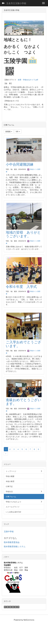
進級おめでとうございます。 (23, 401)
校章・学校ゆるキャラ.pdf (28, 79)
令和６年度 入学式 (21, 286)
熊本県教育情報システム (14, 546)
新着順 (8, 131)
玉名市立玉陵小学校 (16, 3)
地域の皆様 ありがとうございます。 (23, 234)
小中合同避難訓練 (19, 164)
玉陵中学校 (9, 531)
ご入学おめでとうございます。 (23, 343)
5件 (17, 131)
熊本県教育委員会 (12, 542)
